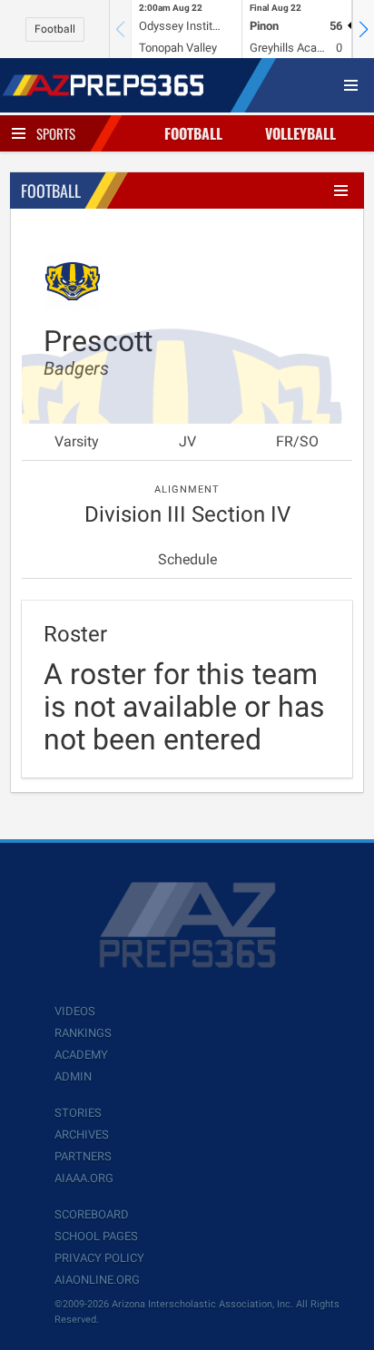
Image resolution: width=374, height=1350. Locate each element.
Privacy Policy (99, 1258)
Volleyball (300, 133)
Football (54, 29)
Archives (81, 1134)
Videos (74, 1011)
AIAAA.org (83, 1178)
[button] (363, 29)
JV (187, 441)
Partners (83, 1156)
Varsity (76, 441)
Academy (81, 1054)
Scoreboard (91, 1214)
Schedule (187, 559)
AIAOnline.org (97, 1279)
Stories (78, 1113)
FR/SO (297, 441)
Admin (73, 1076)
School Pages (96, 1236)
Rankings (83, 1033)
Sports (55, 133)
